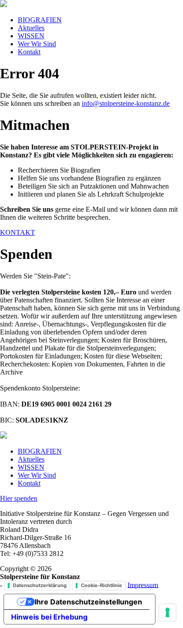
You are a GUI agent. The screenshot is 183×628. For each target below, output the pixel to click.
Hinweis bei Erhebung (49, 616)
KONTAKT (17, 232)
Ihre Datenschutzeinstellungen (88, 601)
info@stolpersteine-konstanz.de (126, 103)
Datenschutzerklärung (40, 585)
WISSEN (31, 36)
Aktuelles (31, 28)
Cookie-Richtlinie (101, 585)
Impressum (142, 584)
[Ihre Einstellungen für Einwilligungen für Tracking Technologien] (167, 612)
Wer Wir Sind (37, 44)
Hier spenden (18, 498)
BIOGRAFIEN (40, 20)
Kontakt (29, 52)
